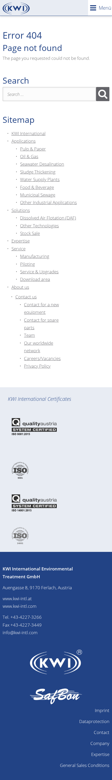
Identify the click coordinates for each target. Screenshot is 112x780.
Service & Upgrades (39, 272)
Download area (35, 279)
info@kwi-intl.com (20, 632)
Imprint (102, 710)
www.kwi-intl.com (19, 606)
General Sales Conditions (84, 765)
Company (99, 743)
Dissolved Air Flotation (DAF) (48, 218)
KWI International (28, 133)
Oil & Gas (29, 156)
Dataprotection (94, 721)
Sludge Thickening (37, 172)
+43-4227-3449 (26, 625)
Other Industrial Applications (48, 202)
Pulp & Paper (33, 149)
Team (29, 335)
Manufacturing (34, 256)
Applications (23, 141)
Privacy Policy (37, 366)
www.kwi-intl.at (17, 599)
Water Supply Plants (40, 179)
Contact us (26, 297)
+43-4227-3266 (26, 617)
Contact (101, 732)
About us (20, 287)
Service (18, 249)
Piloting (27, 264)
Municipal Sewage (37, 195)
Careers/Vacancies (42, 358)
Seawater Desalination (42, 164)
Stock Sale (30, 233)
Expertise (20, 241)
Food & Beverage (37, 187)
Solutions (20, 210)
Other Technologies (39, 226)
